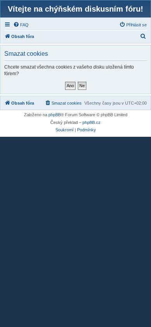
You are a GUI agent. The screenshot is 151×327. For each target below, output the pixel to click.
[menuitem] (21, 24)
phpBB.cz (91, 122)
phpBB (54, 114)
